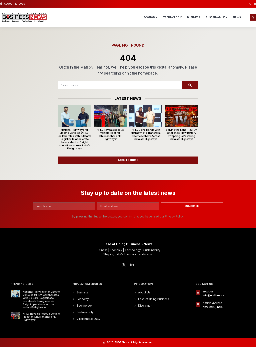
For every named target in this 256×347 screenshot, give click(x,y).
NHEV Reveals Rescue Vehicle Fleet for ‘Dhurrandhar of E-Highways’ (110, 134)
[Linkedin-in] (254, 4)
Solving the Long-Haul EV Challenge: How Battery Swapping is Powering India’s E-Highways (181, 134)
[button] (253, 17)
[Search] (190, 85)
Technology (172, 17)
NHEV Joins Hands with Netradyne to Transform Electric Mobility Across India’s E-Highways (146, 134)
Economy (150, 17)
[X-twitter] (249, 4)
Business (193, 17)
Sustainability (216, 17)
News (237, 17)
